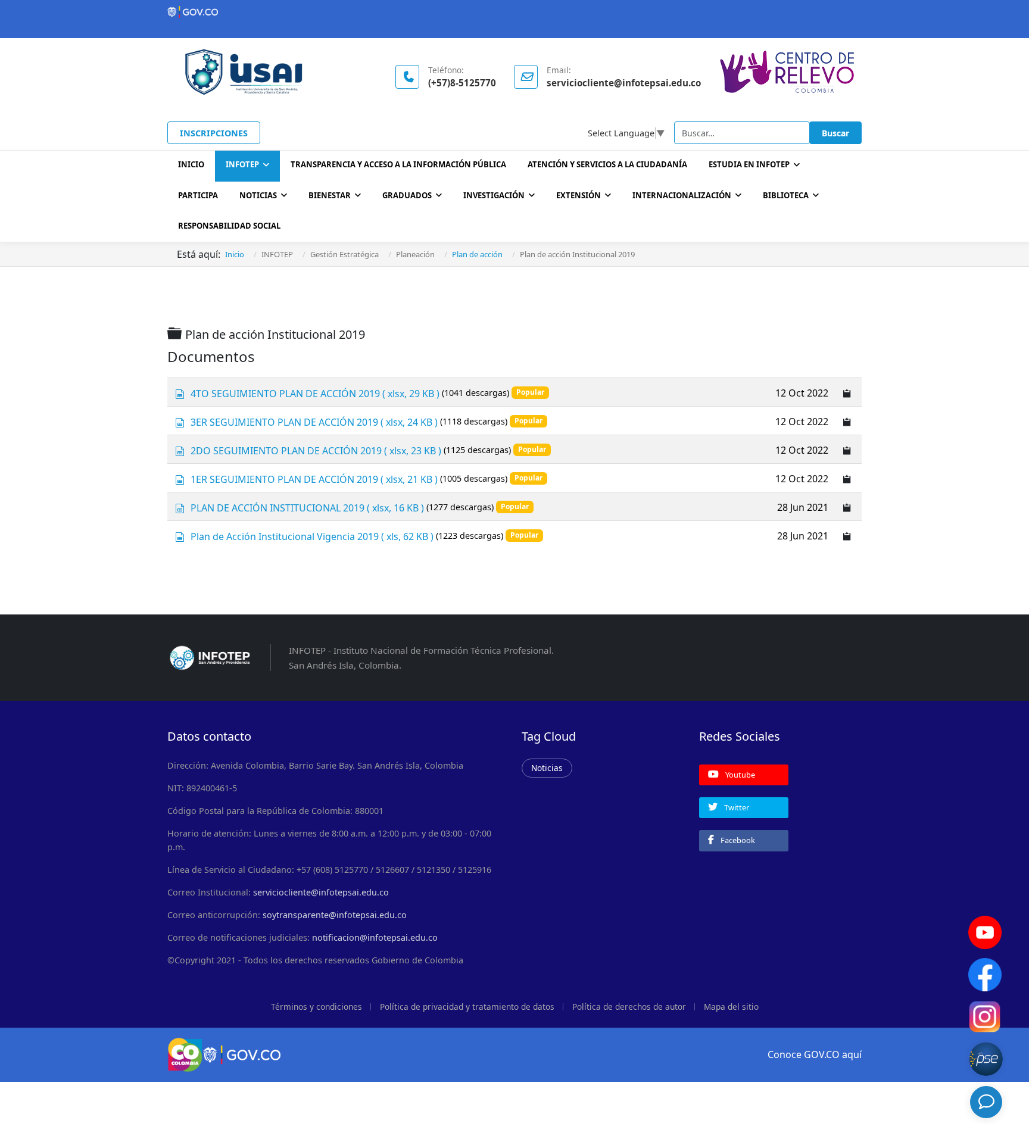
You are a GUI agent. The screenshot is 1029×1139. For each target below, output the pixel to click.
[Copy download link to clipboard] (847, 392)
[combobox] (742, 132)
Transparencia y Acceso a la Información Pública (398, 164)
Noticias (258, 195)
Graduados (407, 195)
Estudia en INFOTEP (749, 164)
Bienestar (329, 195)
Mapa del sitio (731, 1006)
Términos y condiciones (316, 1006)
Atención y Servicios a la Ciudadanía (607, 164)
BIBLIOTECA (786, 195)
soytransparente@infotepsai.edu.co (335, 914)
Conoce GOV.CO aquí (815, 1054)
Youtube (739, 774)
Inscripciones (214, 133)
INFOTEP (242, 164)
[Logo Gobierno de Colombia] (514, 12)
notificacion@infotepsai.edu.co (375, 937)
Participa (198, 195)
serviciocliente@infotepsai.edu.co (321, 892)
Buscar (835, 133)
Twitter (735, 807)
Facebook (737, 840)
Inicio (191, 164)
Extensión (578, 195)
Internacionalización (681, 195)
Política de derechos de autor (629, 1006)
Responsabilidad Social (229, 225)
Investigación (494, 195)
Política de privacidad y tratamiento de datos (467, 1006)
